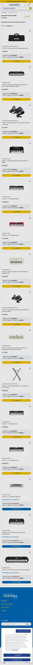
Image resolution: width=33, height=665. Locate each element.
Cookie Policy (15, 650)
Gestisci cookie (18, 659)
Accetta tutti (18, 655)
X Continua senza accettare (23, 631)
